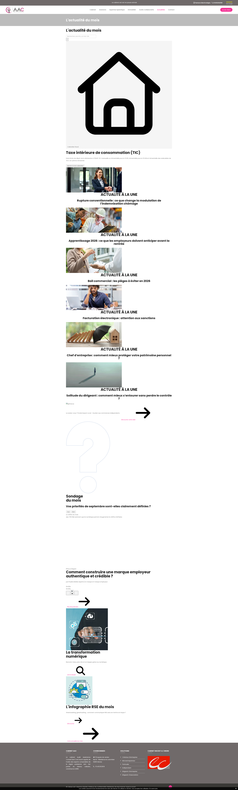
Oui (68, 512)
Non (73, 512)
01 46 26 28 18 (217, 3)
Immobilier (132, 10)
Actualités (161, 10)
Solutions (102, 10)
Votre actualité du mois (75, 741)
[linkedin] (224, 3)
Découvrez (71, 724)
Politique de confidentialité (97, 787)
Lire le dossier (71, 675)
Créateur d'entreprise (129, 757)
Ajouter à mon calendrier (75, 166)
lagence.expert (131, 787)
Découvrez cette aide (128, 420)
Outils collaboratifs (146, 10)
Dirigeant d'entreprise (129, 771)
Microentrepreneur (128, 761)
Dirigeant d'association (130, 775)
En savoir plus (153, 788)
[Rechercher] (67, 39)
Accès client (226, 10)
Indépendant (126, 768)
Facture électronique (202, 3)
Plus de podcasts (73, 607)
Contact (171, 10)
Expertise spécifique (117, 10)
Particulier (125, 764)
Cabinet (93, 10)
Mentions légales (82, 787)
